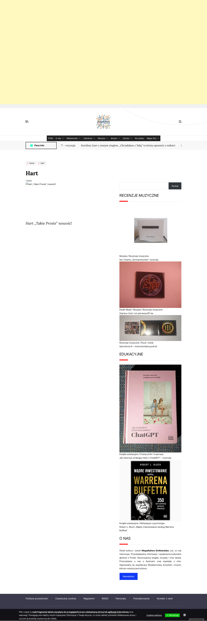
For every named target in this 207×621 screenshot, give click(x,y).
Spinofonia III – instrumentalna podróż (138, 346)
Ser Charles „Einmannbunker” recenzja (138, 259)
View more (62, 618)
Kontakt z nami (165, 598)
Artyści (114, 138)
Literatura (87, 138)
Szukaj (175, 186)
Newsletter (128, 576)
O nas (58, 138)
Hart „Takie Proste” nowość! (49, 223)
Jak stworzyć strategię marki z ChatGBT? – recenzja (145, 457)
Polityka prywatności (37, 598)
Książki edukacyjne (128, 454)
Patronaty (121, 598)
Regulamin (89, 598)
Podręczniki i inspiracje (151, 454)
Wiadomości (72, 138)
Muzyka (101, 138)
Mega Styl (151, 138)
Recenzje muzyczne (139, 256)
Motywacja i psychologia (152, 523)
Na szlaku (139, 138)
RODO (105, 598)
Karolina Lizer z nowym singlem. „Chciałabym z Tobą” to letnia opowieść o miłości (121, 145)
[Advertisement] (84, 52)
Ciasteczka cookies (65, 598)
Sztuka (126, 138)
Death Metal (125, 309)
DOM (50, 138)
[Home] (31, 165)
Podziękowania (141, 598)
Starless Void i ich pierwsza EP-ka (136, 313)
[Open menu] (27, 121)
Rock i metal (147, 342)
